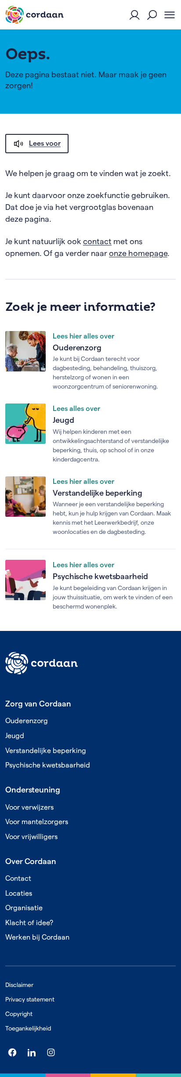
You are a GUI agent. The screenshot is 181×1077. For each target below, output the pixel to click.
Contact (18, 878)
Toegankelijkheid (28, 1028)
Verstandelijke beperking (97, 493)
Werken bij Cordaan (37, 937)
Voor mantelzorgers (36, 821)
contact (97, 241)
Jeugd (63, 420)
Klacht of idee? (29, 922)
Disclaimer (19, 984)
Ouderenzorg (77, 347)
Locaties (18, 893)
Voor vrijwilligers (31, 836)
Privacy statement (29, 999)
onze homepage (138, 253)
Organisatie (24, 907)
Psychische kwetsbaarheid (100, 576)
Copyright (19, 1013)
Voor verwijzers (29, 807)
